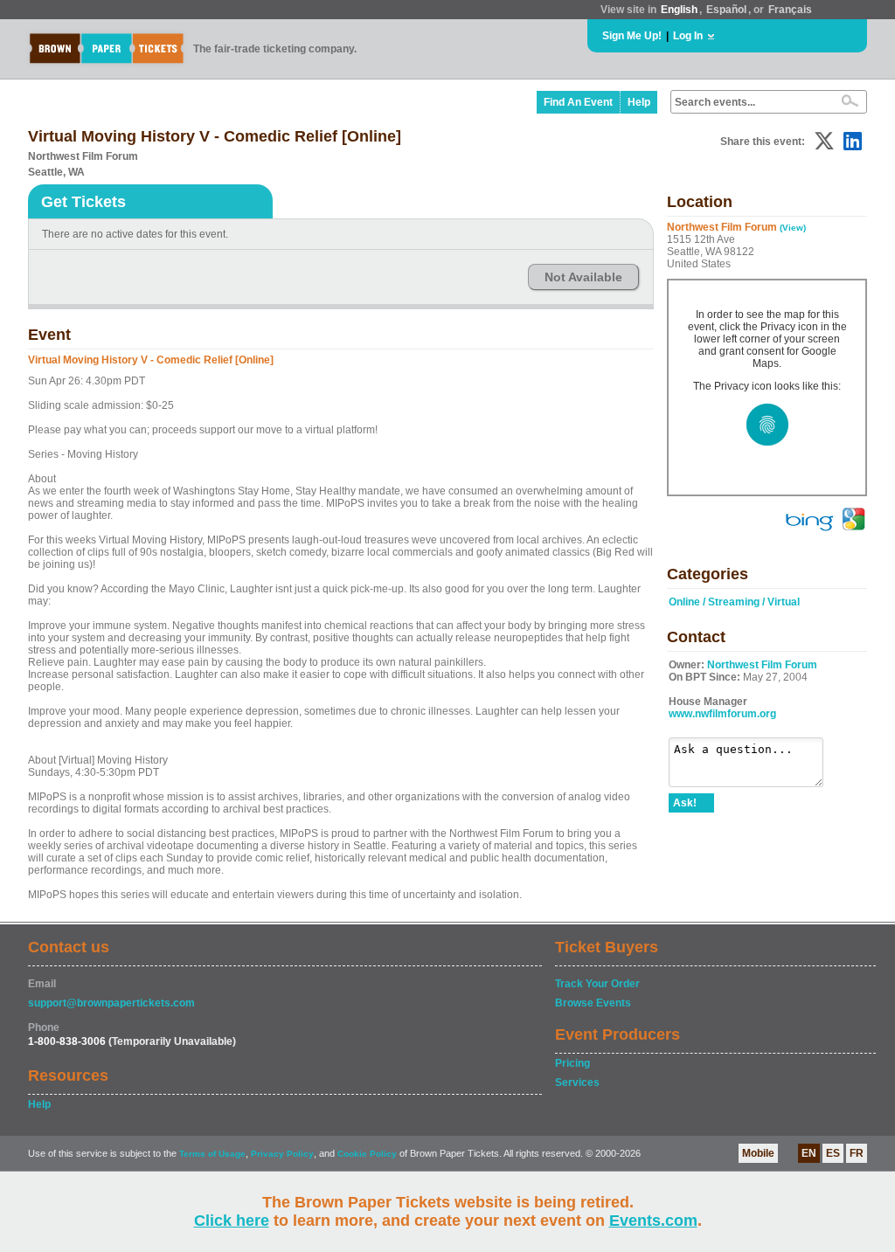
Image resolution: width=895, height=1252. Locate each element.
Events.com (653, 1220)
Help (639, 102)
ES (833, 1153)
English (679, 9)
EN (808, 1153)
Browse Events (593, 1003)
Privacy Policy (282, 1154)
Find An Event (578, 102)
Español (726, 9)
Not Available (583, 277)
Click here (231, 1220)
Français (790, 9)
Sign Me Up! (632, 36)
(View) (793, 227)
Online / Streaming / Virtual (734, 602)
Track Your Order (597, 984)
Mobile (758, 1153)
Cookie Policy (367, 1154)
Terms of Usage (212, 1154)
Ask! (685, 803)
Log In (688, 36)
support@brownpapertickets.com (111, 1003)
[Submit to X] (824, 141)
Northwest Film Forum (762, 665)
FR (857, 1153)
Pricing (572, 1063)
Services (577, 1082)
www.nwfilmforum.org (722, 714)
